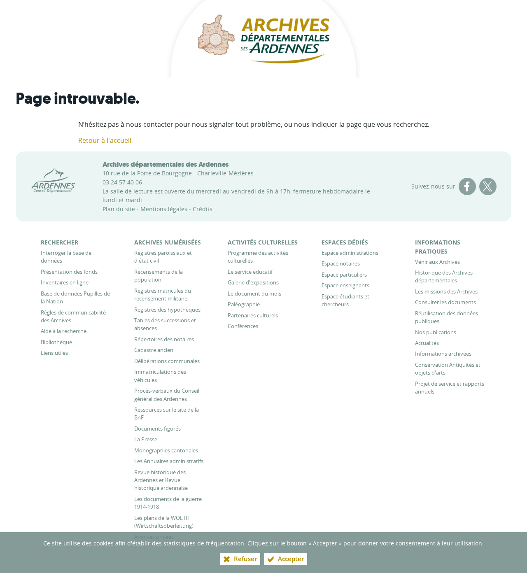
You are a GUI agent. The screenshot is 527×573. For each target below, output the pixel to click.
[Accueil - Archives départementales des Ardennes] (263, 39)
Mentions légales (163, 209)
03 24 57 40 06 (122, 182)
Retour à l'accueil (104, 140)
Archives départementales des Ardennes (166, 164)
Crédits (202, 209)
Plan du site (119, 209)
